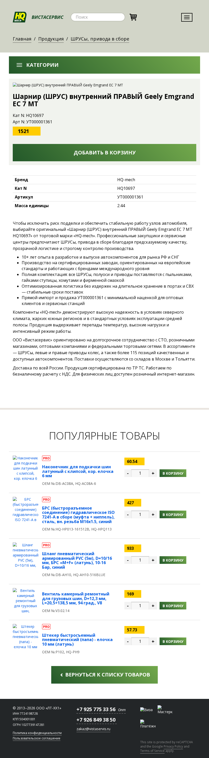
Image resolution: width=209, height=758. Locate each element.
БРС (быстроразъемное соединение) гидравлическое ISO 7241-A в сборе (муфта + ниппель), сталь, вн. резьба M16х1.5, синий (78, 514)
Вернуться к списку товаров (107, 674)
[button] (104, 65)
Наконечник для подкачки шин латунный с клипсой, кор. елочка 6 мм (77, 471)
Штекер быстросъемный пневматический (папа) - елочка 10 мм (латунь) (77, 639)
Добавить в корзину (105, 152)
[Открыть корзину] (133, 16)
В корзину (173, 473)
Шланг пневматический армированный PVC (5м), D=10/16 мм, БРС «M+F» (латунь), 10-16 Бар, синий (77, 560)
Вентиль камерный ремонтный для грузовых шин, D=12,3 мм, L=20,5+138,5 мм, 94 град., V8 (75, 598)
